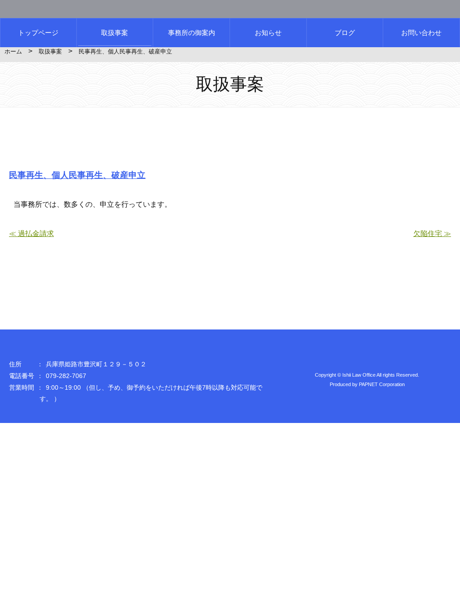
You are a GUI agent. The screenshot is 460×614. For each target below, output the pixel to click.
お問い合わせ (421, 32)
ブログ (345, 32)
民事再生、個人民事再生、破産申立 (77, 175)
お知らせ (268, 32)
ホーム (13, 51)
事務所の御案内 (191, 32)
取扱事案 (114, 32)
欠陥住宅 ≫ (432, 233)
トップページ (38, 32)
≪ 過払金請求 (31, 233)
